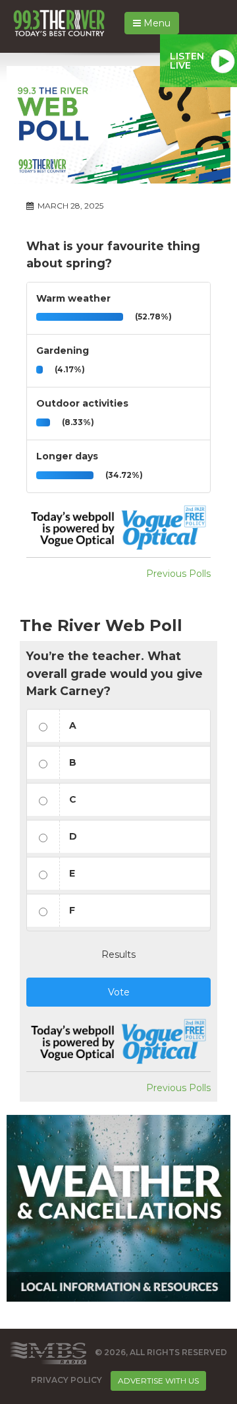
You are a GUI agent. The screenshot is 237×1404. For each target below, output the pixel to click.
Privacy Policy (66, 1380)
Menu (156, 23)
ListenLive (187, 60)
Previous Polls (178, 574)
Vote (119, 992)
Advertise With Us (158, 1381)
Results (118, 954)
